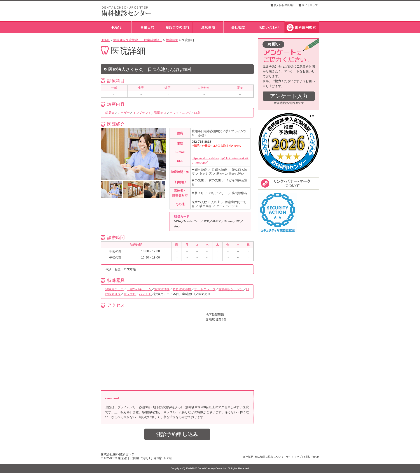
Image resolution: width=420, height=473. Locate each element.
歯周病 (109, 112)
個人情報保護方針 (284, 5)
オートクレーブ (204, 289)
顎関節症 (160, 112)
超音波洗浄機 (182, 289)
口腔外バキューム (139, 289)
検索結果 (172, 40)
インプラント (142, 112)
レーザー (123, 112)
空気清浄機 (162, 289)
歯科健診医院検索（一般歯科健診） (137, 40)
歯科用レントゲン (231, 289)
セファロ (130, 294)
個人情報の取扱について (269, 456)
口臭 (197, 112)
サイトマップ (310, 5)
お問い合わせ (311, 456)
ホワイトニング (180, 112)
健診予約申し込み (177, 434)
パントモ (145, 294)
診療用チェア (114, 289)
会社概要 (248, 456)
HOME (105, 40)
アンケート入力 (289, 96)
